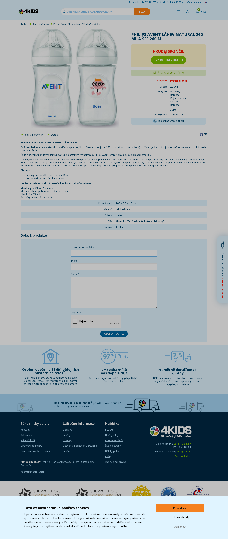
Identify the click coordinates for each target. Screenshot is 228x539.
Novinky (67, 440)
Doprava (67, 429)
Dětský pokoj (112, 451)
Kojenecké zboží (114, 440)
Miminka (174, 101)
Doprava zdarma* (72, 402)
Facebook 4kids (183, 456)
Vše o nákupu (194, 2)
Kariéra (66, 451)
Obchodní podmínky (31, 445)
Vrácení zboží (28, 440)
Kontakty (25, 429)
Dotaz (54, 134)
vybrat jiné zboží (167, 60)
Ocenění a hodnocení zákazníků (80, 445)
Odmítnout (180, 526)
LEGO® (109, 429)
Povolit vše (180, 508)
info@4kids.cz (184, 451)
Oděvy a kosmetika (115, 461)
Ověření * (76, 312)
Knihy (108, 456)
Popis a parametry (33, 134)
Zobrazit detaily (180, 517)
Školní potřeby (113, 445)
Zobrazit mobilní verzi (32, 471)
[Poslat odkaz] (205, 134)
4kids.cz (25, 23)
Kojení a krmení (178, 98)
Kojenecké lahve (41, 23)
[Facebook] (201, 134)
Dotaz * (75, 274)
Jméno (74, 260)
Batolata (175, 94)
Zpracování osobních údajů (35, 451)
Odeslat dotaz (114, 333)
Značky (66, 435)
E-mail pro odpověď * (82, 247)
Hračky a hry (112, 435)
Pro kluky (175, 91)
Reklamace (26, 435)
